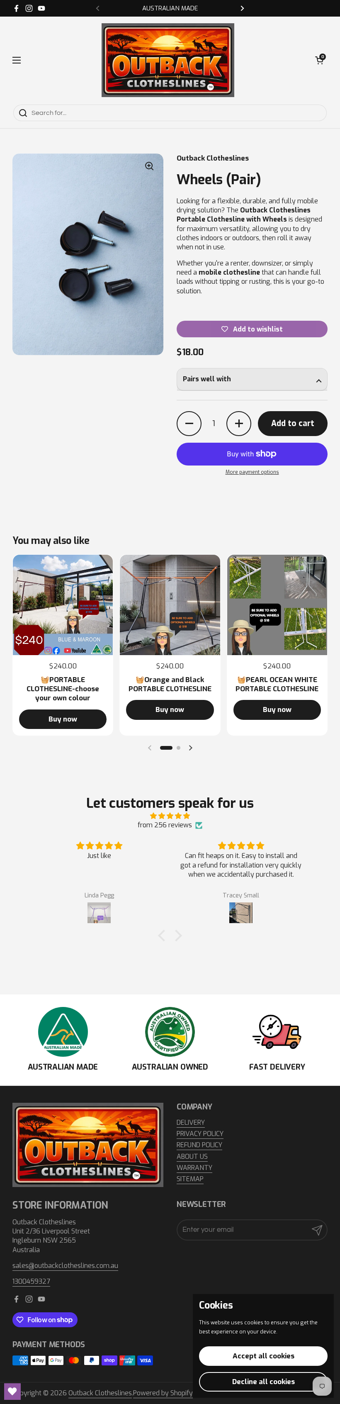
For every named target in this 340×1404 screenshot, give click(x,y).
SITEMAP (190, 1179)
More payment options (252, 472)
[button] (319, 60)
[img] (170, 816)
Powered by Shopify (163, 1393)
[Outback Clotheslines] (168, 60)
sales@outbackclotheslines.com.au (65, 1265)
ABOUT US (192, 1156)
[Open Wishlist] (12, 1391)
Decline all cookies (263, 1382)
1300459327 (31, 1281)
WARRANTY (194, 1167)
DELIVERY (191, 1122)
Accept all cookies (263, 1356)
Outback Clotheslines (100, 1393)
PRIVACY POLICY (200, 1133)
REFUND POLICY (199, 1145)
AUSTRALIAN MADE (170, 8)
